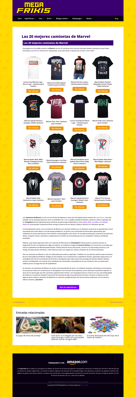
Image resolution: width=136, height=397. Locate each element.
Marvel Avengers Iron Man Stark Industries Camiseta (56, 161)
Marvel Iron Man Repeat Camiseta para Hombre (56, 84)
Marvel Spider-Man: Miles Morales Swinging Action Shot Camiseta (33, 161)
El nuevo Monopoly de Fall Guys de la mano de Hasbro (103, 336)
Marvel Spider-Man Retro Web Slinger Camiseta (102, 160)
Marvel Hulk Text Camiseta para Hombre (102, 122)
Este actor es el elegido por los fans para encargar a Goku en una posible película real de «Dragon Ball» (67, 337)
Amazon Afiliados (53, 382)
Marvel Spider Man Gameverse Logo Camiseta (33, 199)
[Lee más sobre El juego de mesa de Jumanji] (32, 325)
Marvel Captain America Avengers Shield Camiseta (33, 122)
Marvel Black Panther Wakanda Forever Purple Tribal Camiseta (102, 84)
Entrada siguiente (116, 302)
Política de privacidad (67, 382)
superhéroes (100, 217)
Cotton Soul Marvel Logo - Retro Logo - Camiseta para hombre (33, 84)
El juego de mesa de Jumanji (28, 335)
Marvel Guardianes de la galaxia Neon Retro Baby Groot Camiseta (79, 161)
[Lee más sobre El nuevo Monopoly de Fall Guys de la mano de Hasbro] (103, 325)
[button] (35, 18)
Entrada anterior (19, 302)
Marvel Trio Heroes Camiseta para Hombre (102, 199)
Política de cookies (82, 382)
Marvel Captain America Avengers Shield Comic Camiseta (79, 200)
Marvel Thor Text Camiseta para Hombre (56, 122)
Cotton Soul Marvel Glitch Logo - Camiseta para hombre (79, 123)
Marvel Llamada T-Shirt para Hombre (56, 200)
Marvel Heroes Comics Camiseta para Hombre (79, 83)
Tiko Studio (85, 385)
